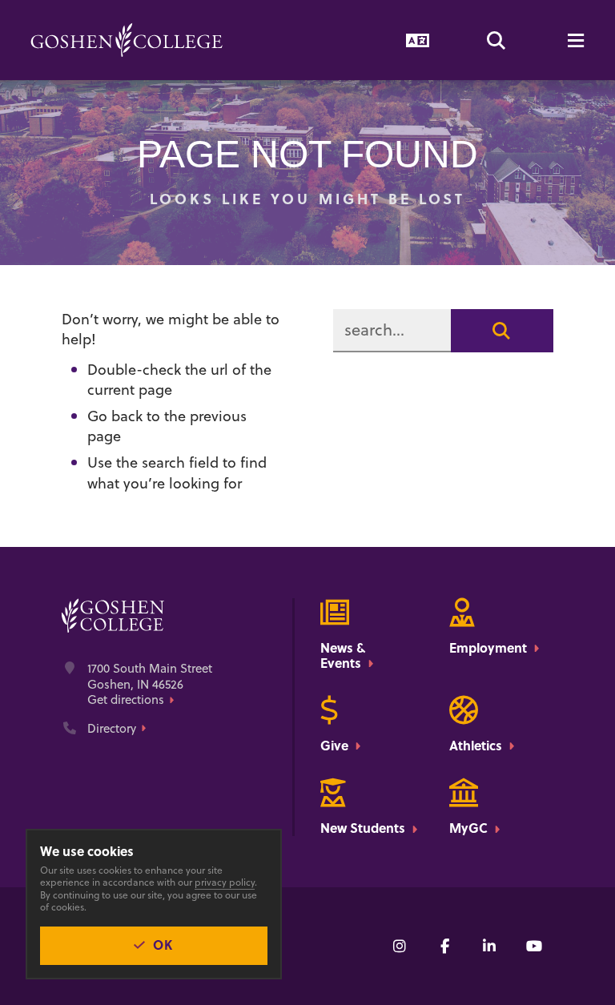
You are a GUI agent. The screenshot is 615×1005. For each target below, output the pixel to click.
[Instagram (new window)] (399, 946)
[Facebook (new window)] (444, 946)
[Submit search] (502, 330)
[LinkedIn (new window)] (489, 946)
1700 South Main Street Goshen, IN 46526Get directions (149, 684)
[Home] (126, 40)
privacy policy (225, 882)
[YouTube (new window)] (534, 946)
